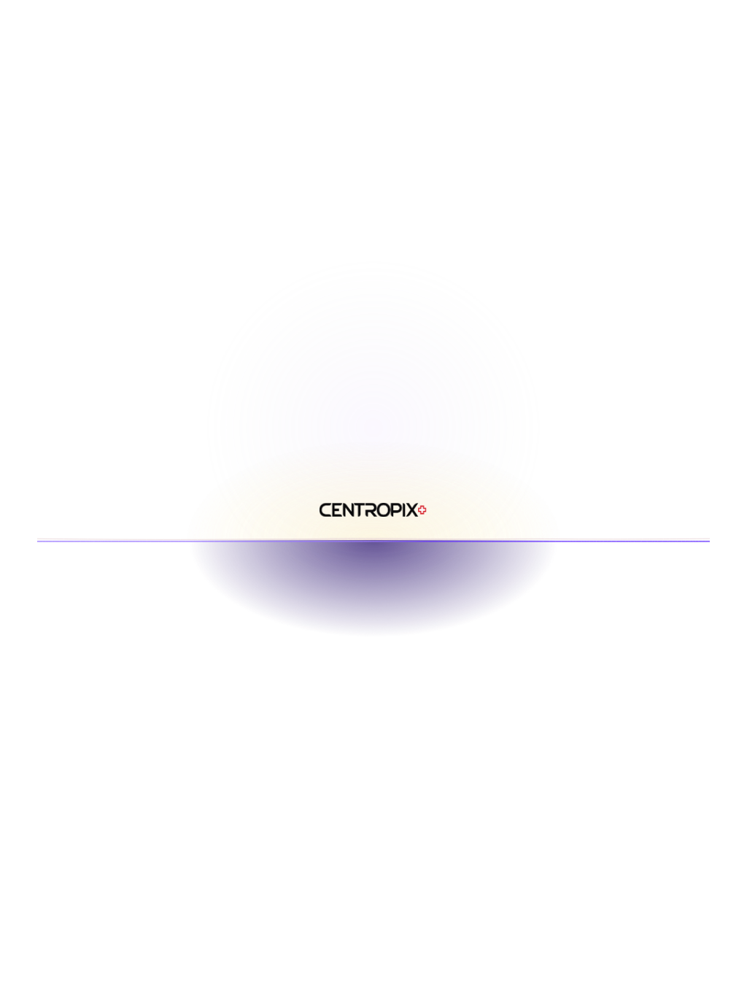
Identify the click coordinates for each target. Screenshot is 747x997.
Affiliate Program (625, 141)
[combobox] (667, 76)
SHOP (426, 141)
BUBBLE (380, 141)
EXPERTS (475, 141)
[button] (572, 76)
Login (707, 141)
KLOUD (329, 141)
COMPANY (534, 141)
